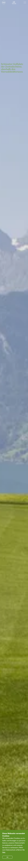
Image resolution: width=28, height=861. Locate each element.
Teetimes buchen (3, 2)
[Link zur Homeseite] (14, 2)
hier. (3, 852)
